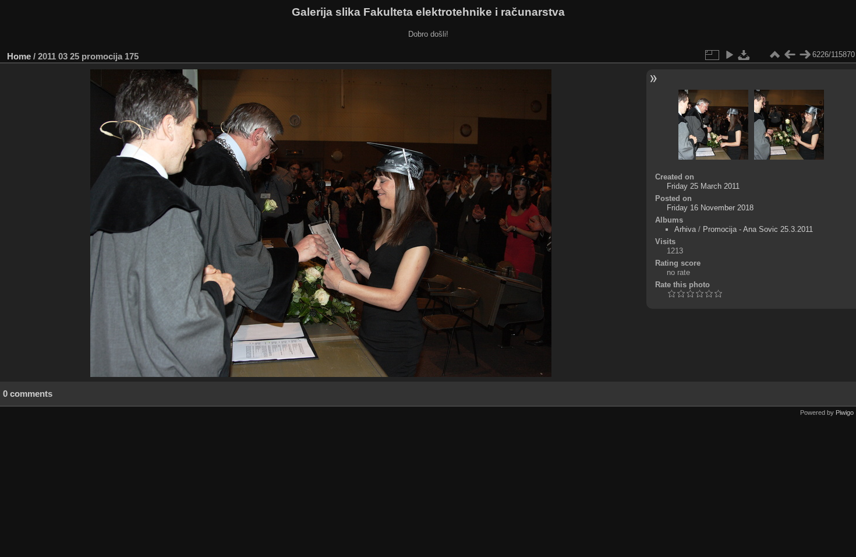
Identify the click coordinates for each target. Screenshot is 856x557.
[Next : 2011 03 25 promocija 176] (804, 54)
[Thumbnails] (774, 54)
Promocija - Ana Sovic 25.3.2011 (758, 229)
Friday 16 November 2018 (710, 207)
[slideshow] (729, 54)
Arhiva (685, 229)
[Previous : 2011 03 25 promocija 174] (789, 54)
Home (19, 56)
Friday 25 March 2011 (703, 186)
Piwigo (845, 412)
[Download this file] (744, 54)
